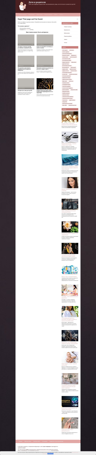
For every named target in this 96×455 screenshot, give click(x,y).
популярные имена (65, 82)
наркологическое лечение (67, 79)
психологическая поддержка (67, 88)
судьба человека (72, 100)
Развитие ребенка (48, 14)
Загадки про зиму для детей (25, 90)
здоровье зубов (65, 69)
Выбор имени (39, 14)
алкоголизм (71, 50)
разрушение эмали (65, 91)
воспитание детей (73, 57)
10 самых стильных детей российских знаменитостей (25, 47)
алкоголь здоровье (65, 51)
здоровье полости (65, 70)
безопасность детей (65, 55)
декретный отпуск (65, 63)
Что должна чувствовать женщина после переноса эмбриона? (24, 69)
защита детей (73, 67)
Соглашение (44, 441)
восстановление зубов (66, 58)
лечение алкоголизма (73, 74)
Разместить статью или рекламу (56, 441)
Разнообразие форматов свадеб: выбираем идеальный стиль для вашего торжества (69, 386)
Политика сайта (36, 441)
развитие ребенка (65, 89)
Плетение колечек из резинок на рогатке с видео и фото (45, 68)
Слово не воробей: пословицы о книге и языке (45, 47)
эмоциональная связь (72, 105)
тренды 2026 (64, 101)
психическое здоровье (66, 86)
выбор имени (73, 62)
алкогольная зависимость (67, 53)
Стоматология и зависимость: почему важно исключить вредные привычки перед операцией (70, 168)
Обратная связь (27, 441)
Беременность (31, 14)
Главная (20, 441)
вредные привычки (65, 62)
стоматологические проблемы (67, 96)
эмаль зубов (64, 105)
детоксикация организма (66, 65)
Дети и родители (37, 2)
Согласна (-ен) (50, 453)
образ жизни (64, 81)
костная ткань (64, 74)
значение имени (74, 70)
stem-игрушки (65, 50)
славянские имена (65, 94)
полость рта (71, 81)
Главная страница (22, 14)
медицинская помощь (66, 77)
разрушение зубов (74, 89)
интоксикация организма (66, 72)
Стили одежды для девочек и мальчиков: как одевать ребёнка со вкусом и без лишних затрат (69, 319)
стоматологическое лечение (67, 98)
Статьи (61, 14)
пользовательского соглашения (45, 450)
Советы (55, 14)
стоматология (64, 100)
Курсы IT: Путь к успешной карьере (69, 276)
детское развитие (65, 67)
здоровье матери (73, 69)
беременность (73, 55)
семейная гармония (65, 93)
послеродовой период (66, 84)
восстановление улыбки (66, 60)
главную (27, 29)
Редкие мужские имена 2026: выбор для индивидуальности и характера (45, 91)
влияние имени (65, 57)
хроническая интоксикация (67, 103)
